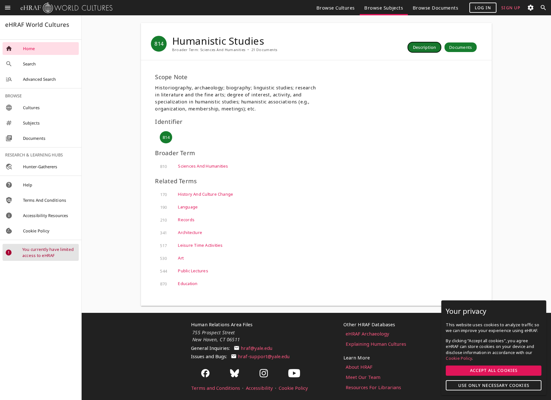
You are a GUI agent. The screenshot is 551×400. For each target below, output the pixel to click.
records (177, 220)
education (178, 284)
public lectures (184, 271)
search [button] (543, 7)
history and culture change (196, 194)
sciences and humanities (194, 166)
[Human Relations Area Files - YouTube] (294, 373)
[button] (424, 47)
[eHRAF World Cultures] (64, 7)
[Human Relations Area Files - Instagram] (264, 373)
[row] (424, 47)
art (172, 258)
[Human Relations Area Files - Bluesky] (234, 373)
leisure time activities (191, 245)
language (179, 207)
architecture (181, 233)
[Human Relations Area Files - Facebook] (205, 373)
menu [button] (7, 7)
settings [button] (530, 7)
